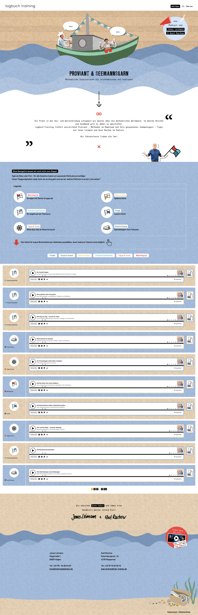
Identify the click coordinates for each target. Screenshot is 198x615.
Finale (52, 255)
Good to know (67, 255)
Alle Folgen (175, 6)
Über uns (189, 6)
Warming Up (141, 255)
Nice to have (84, 255)
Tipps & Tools (124, 255)
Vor (105, 489)
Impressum (172, 612)
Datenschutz (184, 612)
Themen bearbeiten (104, 255)
